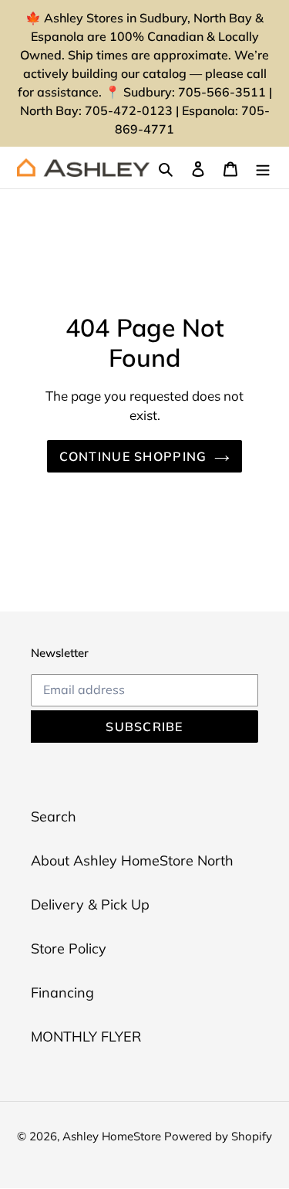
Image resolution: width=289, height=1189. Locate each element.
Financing (62, 992)
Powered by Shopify (218, 1136)
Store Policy (68, 948)
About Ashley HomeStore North (132, 860)
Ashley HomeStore (113, 1136)
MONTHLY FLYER (86, 1036)
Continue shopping (133, 456)
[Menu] (263, 168)
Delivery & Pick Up (90, 904)
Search (53, 816)
